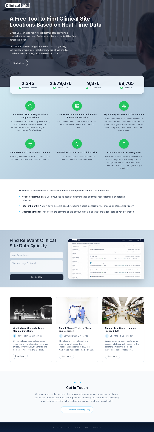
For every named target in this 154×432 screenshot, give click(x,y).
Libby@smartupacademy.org (77, 409)
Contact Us (18, 63)
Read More (20, 356)
